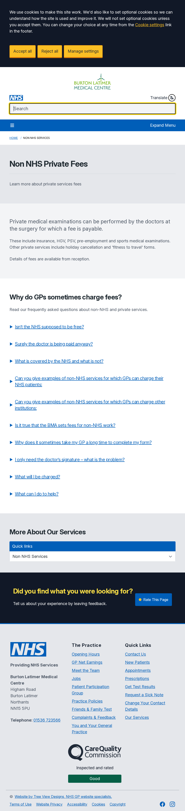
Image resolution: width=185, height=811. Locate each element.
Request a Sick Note (144, 694)
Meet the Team (86, 670)
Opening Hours (86, 654)
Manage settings (83, 51)
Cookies (98, 804)
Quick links (22, 546)
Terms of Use (20, 804)
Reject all (49, 51)
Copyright (117, 804)
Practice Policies (87, 701)
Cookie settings (149, 24)
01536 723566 (46, 720)
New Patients (137, 662)
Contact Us (135, 654)
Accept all (22, 51)
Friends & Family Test (92, 709)
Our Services (137, 717)
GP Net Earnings (87, 662)
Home (13, 138)
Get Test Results (140, 686)
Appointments (138, 670)
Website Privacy (49, 804)
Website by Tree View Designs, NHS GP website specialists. (63, 796)
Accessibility (77, 804)
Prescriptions (137, 678)
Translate (158, 97)
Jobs (76, 678)
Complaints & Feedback (94, 717)
